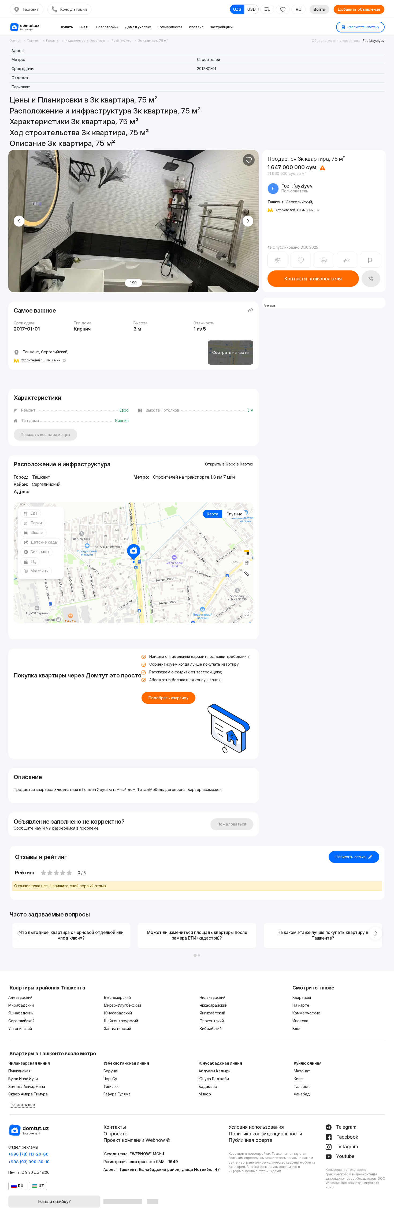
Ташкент (30, 9)
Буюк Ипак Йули (23, 1078)
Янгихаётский (212, 1013)
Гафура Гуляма (117, 1094)
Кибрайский (211, 1028)
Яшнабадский (21, 1013)
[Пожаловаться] (370, 260)
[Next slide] (248, 221)
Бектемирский (117, 997)
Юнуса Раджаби (214, 1078)
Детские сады (44, 542)
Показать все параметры (45, 434)
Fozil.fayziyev (374, 41)
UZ (41, 1185)
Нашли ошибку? (54, 1201)
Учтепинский (20, 1028)
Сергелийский (21, 1020)
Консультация (73, 9)
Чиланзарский (212, 997)
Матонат (302, 1071)
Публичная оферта (250, 1140)
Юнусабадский (118, 1013)
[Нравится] (249, 160)
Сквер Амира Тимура (28, 1094)
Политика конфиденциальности (265, 1133)
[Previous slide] (19, 221)
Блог (296, 1028)
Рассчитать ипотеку (363, 27)
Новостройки (107, 27)
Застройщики (221, 27)
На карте (300, 1005)
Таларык (302, 1086)
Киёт (298, 1078)
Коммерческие (306, 1013)
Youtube (344, 1156)
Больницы (40, 551)
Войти (319, 9)
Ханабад (302, 1094)
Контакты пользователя (313, 278)
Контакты (114, 1127)
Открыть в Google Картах (229, 464)
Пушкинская (19, 1071)
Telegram (345, 1127)
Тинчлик (110, 1086)
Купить (67, 27)
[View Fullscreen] (247, 614)
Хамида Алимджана (26, 1086)
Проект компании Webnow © (136, 1140)
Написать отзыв (351, 857)
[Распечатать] (324, 260)
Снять (84, 27)
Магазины (40, 571)
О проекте (115, 1133)
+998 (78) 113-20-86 (28, 1154)
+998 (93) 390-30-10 (29, 1162)
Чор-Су (110, 1078)
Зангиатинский (117, 1028)
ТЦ (33, 561)
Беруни (110, 1071)
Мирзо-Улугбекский (122, 1005)
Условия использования (256, 1127)
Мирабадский (21, 1005)
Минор (205, 1094)
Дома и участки (138, 27)
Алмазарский (20, 997)
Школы (37, 532)
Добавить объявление (359, 9)
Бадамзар (208, 1086)
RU (298, 9)
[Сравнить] (277, 260)
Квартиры (301, 997)
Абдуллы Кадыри (215, 1071)
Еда (34, 513)
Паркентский (212, 1020)
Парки (36, 522)
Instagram (346, 1146)
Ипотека (196, 27)
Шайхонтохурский (121, 1020)
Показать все (22, 1104)
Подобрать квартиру (168, 697)
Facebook (346, 1137)
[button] (195, 955)
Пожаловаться (231, 824)
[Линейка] (247, 574)
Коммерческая (170, 27)
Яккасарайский (213, 1005)
